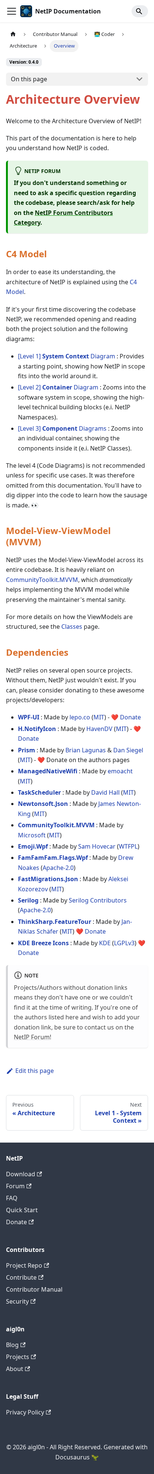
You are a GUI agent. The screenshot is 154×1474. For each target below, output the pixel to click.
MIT (98, 717)
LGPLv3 (124, 943)
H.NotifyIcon (37, 729)
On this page (29, 79)
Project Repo (24, 1265)
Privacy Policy (25, 1412)
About (14, 1369)
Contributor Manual (34, 1289)
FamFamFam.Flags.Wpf (53, 857)
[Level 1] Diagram (66, 356)
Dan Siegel (128, 750)
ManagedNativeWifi (47, 771)
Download (20, 1174)
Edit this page (34, 1071)
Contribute (21, 1277)
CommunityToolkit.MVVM (42, 580)
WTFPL (128, 846)
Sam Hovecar (97, 846)
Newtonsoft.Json (43, 804)
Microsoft (32, 835)
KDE (105, 943)
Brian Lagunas (85, 750)
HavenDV (99, 729)
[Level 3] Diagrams (62, 428)
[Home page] (13, 34)
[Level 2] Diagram (58, 387)
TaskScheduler (39, 792)
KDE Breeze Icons (43, 943)
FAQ (12, 1198)
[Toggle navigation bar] (11, 11)
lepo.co (80, 717)
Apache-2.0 (58, 868)
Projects (17, 1357)
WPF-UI (28, 717)
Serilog (28, 900)
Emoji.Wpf (33, 846)
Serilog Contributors (98, 900)
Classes (71, 626)
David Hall (105, 792)
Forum (15, 1186)
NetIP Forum (32, 1037)
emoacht (120, 771)
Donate (130, 717)
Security (17, 1301)
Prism (26, 750)
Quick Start (22, 1210)
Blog (12, 1345)
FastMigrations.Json (48, 879)
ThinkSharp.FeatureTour (54, 922)
